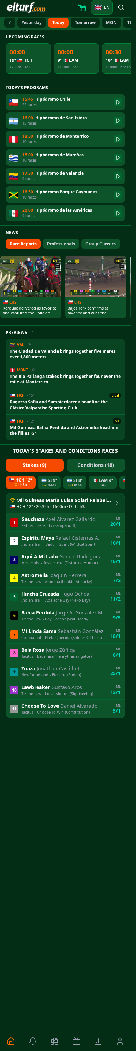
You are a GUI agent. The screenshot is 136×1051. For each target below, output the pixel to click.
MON (111, 22)
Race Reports (23, 244)
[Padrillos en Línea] (82, 7)
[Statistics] (98, 1041)
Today (58, 22)
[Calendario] (9, 23)
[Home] (11, 1041)
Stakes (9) (34, 465)
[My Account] (120, 1041)
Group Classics (100, 244)
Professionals (61, 244)
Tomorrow (85, 22)
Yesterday (32, 22)
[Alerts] (33, 1041)
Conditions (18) (95, 465)
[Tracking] (55, 1041)
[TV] (77, 1041)
